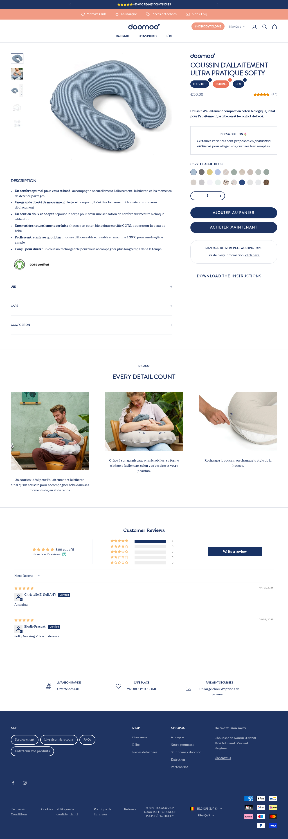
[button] (120, 541)
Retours (130, 809)
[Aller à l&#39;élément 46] (17, 58)
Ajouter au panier (234, 212)
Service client (24, 739)
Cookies (47, 809)
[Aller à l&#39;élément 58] (17, 123)
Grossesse (139, 737)
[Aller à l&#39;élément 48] (17, 91)
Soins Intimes (148, 36)
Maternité (123, 36)
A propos (177, 737)
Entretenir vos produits (32, 751)
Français (235, 27)
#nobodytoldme (208, 26)
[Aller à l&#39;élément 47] (17, 73)
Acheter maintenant (233, 227)
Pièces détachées (144, 752)
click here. (252, 255)
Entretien (178, 759)
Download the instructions (229, 276)
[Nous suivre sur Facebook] (13, 783)
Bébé (169, 36)
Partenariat (179, 767)
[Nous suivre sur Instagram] (24, 783)
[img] (24, 588)
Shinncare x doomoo (186, 752)
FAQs (87, 739)
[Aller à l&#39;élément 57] (17, 107)
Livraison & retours (59, 739)
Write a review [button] (235, 552)
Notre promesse (182, 744)
